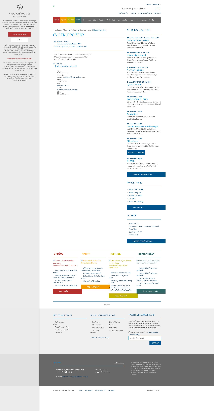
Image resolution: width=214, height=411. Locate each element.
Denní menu (142, 20)
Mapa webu (88, 390)
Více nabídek (138, 207)
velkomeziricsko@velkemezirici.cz (75, 376)
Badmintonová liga (61, 327)
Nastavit (19, 40)
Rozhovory (86, 20)
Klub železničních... (99, 328)
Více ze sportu (92, 287)
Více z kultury (120, 296)
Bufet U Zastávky (135, 195)
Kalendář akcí (122, 20)
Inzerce (133, 13)
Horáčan (112, 325)
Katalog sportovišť (61, 330)
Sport (63, 20)
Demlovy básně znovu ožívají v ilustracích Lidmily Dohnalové (64, 276)
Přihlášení (111, 390)
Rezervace (58, 333)
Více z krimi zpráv (150, 291)
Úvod (80, 390)
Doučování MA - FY (135, 232)
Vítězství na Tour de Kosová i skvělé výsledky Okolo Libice (92, 269)
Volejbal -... (96, 322)
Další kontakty (119, 363)
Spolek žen (113, 328)
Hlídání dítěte (133, 235)
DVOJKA (132, 198)
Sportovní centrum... (94, 331)
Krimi (78, 20)
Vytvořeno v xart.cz (153, 390)
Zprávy (56, 20)
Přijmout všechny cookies (19, 34)
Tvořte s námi (123, 13)
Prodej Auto (133, 229)
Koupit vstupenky (136, 152)
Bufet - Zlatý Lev (135, 192)
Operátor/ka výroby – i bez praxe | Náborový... (144, 226)
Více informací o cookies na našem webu (19, 59)
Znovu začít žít (134, 223)
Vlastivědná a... (114, 322)
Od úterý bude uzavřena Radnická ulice (62, 281)
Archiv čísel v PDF (100, 390)
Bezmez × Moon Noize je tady (121, 273)
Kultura (71, 20)
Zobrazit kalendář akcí (143, 174)
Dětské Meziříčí (99, 20)
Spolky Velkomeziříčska (102, 315)
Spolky (151, 20)
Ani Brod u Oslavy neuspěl (92, 273)
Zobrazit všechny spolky (100, 338)
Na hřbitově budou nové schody (66, 285)
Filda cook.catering (136, 201)
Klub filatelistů (97, 325)
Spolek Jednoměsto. (116, 330)
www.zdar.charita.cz (63, 85)
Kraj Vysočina (77, 77)
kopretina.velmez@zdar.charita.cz (67, 90)
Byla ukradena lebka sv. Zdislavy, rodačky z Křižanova (147, 279)
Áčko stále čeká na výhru (91, 281)
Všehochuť (111, 20)
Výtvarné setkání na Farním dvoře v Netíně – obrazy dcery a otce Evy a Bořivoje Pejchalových (120, 288)
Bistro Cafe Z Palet (136, 189)
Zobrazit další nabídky (143, 241)
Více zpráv (63, 291)
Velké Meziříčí (68, 77)
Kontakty (157, 13)
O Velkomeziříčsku (145, 13)
